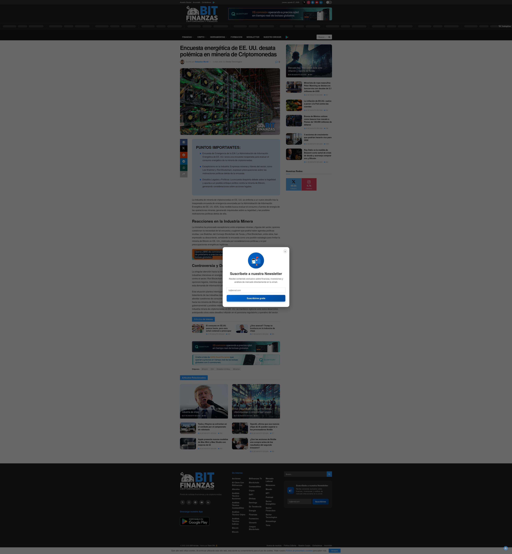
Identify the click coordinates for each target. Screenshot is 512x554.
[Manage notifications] (506, 548)
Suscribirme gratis (256, 298)
